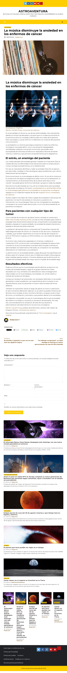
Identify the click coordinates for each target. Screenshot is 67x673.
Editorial (6, 578)
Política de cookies (10, 655)
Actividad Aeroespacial (10, 474)
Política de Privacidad (11, 652)
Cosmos (6, 545)
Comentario (8, 365)
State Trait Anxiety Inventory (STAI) (18, 220)
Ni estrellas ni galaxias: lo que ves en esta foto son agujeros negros (19, 340)
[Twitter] (25, 3)
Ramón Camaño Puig (14, 130)
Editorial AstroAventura (18, 582)
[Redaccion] (6, 320)
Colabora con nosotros (22, 659)
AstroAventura (33, 11)
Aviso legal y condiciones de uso (14, 648)
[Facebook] (28, 3)
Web (5, 395)
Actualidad (8, 27)
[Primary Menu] (4, 22)
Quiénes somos (9, 659)
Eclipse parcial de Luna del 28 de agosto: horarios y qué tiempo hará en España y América (33, 615)
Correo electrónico (38, 387)
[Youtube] (35, 3)
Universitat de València (30, 130)
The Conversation (45, 313)
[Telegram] (38, 3)
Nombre (7, 385)
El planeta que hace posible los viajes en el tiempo (24, 547)
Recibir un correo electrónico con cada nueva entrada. (23, 407)
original (8, 315)
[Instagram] (31, 3)
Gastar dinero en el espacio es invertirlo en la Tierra (24, 580)
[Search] (62, 22)
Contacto (20, 655)
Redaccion (19, 37)
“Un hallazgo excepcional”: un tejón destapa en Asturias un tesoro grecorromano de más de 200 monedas (49, 341)
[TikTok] (41, 3)
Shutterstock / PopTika (14, 128)
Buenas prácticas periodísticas (13, 663)
